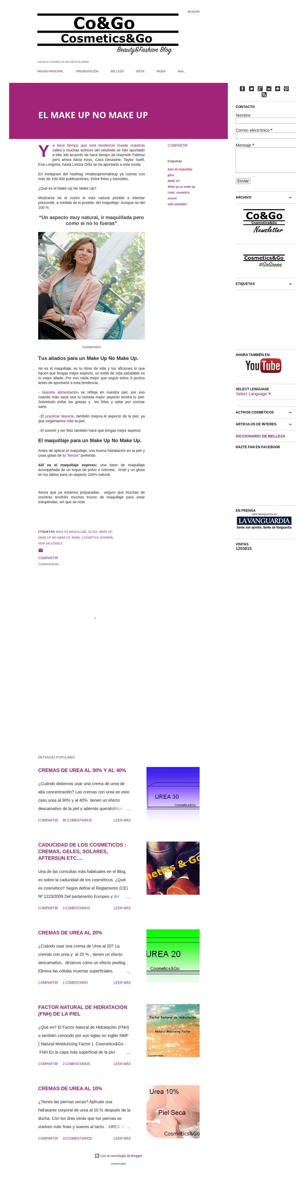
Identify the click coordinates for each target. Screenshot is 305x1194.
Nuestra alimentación (60, 392)
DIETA (140, 71)
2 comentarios (76, 1064)
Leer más (122, 820)
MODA (161, 71)
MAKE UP (173, 181)
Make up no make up (181, 187)
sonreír (172, 198)
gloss (171, 175)
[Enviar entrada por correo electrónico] (40, 551)
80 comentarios (77, 820)
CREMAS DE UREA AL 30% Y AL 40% (82, 770)
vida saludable (177, 204)
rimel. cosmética (178, 192)
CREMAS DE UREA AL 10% (70, 1088)
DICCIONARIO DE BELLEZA (260, 436)
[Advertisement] (85, 703)
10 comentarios (77, 1138)
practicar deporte (59, 416)
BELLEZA (117, 71)
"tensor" (74, 455)
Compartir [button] (178, 145)
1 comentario (75, 982)
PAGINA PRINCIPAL (50, 71)
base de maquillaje (180, 169)
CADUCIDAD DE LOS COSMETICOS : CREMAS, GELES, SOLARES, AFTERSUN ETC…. (82, 851)
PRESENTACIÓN (87, 71)
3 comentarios (76, 908)
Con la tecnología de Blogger (121, 1156)
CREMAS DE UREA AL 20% (70, 932)
